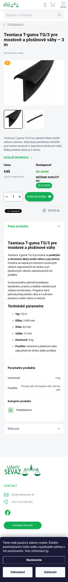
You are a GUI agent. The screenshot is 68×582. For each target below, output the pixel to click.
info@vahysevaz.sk (22, 494)
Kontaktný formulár (23, 525)
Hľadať (59, 15)
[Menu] (63, 4)
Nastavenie (34, 560)
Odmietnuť (18, 572)
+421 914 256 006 (22, 501)
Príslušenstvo (24, 410)
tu (47, 551)
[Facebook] (7, 512)
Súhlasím (50, 572)
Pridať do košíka (36, 196)
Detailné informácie (16, 157)
